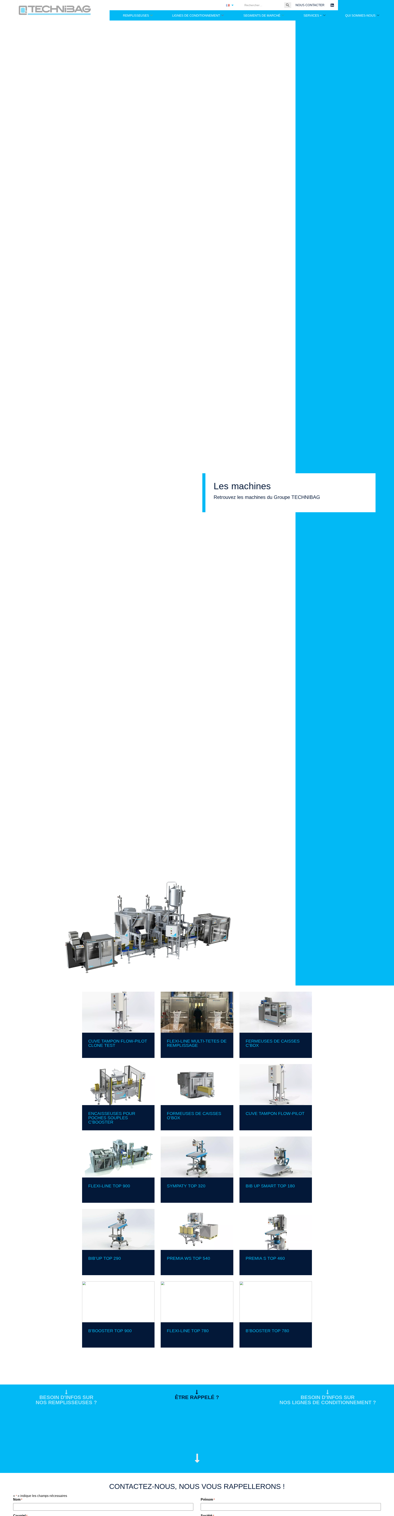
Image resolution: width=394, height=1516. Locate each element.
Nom (17, 1499)
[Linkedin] (332, 5)
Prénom (208, 1499)
